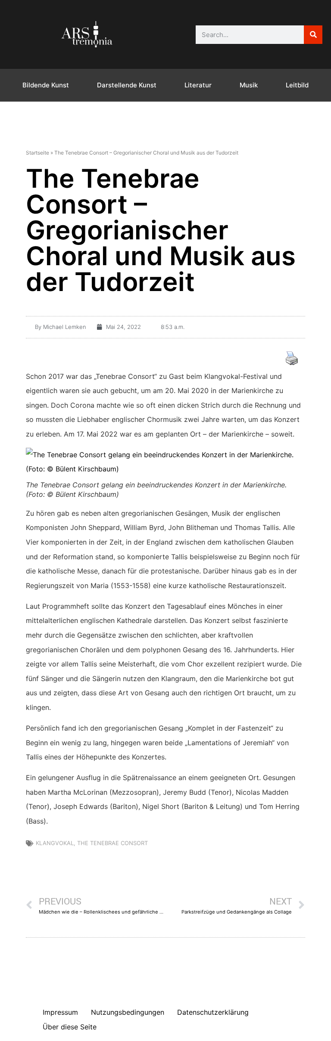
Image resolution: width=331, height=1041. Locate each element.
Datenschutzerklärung (213, 1012)
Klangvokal (55, 843)
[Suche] (313, 34)
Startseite (37, 152)
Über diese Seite (70, 1026)
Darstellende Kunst (126, 85)
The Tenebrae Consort (112, 843)
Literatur (198, 85)
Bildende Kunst (45, 85)
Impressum (60, 1012)
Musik (249, 85)
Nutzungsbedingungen (127, 1012)
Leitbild (297, 85)
